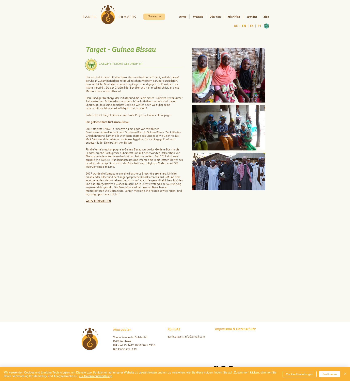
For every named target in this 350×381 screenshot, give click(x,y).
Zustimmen (329, 374)
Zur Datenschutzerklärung (95, 376)
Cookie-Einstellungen (299, 374)
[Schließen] (345, 374)
